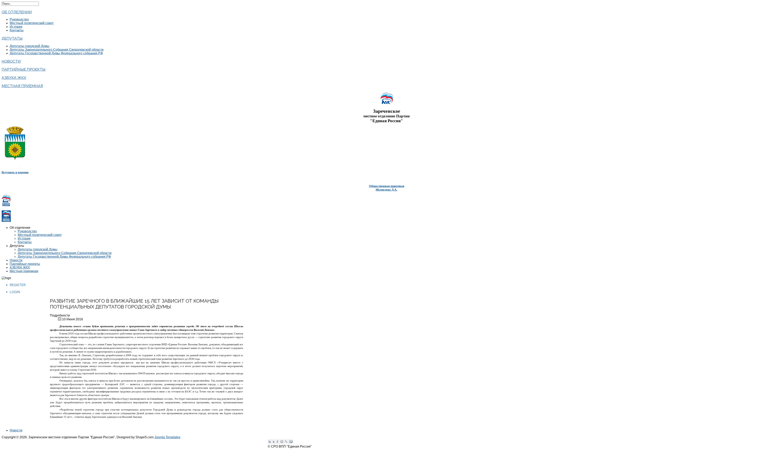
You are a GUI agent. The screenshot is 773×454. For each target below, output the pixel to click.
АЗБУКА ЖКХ (14, 77)
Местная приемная (22, 86)
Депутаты (12, 38)
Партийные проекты (23, 69)
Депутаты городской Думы (29, 46)
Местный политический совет (32, 23)
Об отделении (17, 12)
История (16, 26)
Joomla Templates (167, 437)
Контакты (17, 30)
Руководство (19, 19)
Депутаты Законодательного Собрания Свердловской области (56, 49)
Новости (11, 61)
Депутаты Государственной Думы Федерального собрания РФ (56, 53)
